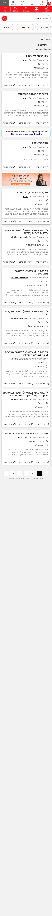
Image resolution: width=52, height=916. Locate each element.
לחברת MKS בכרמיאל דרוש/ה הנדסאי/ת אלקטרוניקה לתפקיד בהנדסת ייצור (25, 394)
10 (13, 473)
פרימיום (13, 5)
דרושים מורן (42, 44)
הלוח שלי (36, 11)
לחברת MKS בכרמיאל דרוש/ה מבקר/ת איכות (26, 313)
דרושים (41, 5)
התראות (26, 11)
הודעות (23, 5)
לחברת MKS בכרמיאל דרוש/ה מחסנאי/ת (31, 272)
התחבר (4, 5)
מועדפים (15, 11)
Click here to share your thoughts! (26, 134)
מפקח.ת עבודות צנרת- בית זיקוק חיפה (26, 433)
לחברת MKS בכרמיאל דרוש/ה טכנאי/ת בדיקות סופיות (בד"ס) (26, 232)
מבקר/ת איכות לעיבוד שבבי (32, 192)
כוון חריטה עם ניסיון (37, 56)
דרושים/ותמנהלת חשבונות (33, 94)
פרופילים (32, 5)
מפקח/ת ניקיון (40, 143)
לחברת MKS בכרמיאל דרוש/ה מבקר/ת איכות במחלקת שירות (26, 353)
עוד (5, 11)
